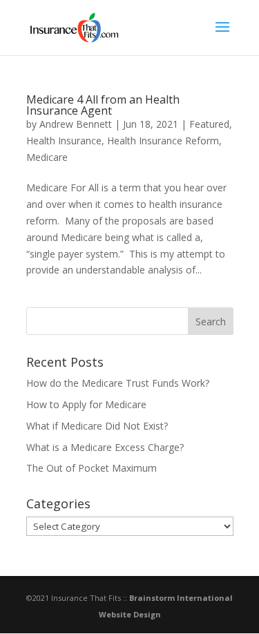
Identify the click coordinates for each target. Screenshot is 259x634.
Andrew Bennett (75, 124)
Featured (209, 124)
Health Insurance (64, 140)
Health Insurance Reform (163, 140)
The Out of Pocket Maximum (91, 467)
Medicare (47, 157)
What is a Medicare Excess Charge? (105, 447)
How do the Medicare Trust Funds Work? (117, 383)
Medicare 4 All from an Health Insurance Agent (103, 105)
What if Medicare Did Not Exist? (97, 425)
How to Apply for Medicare (86, 404)
